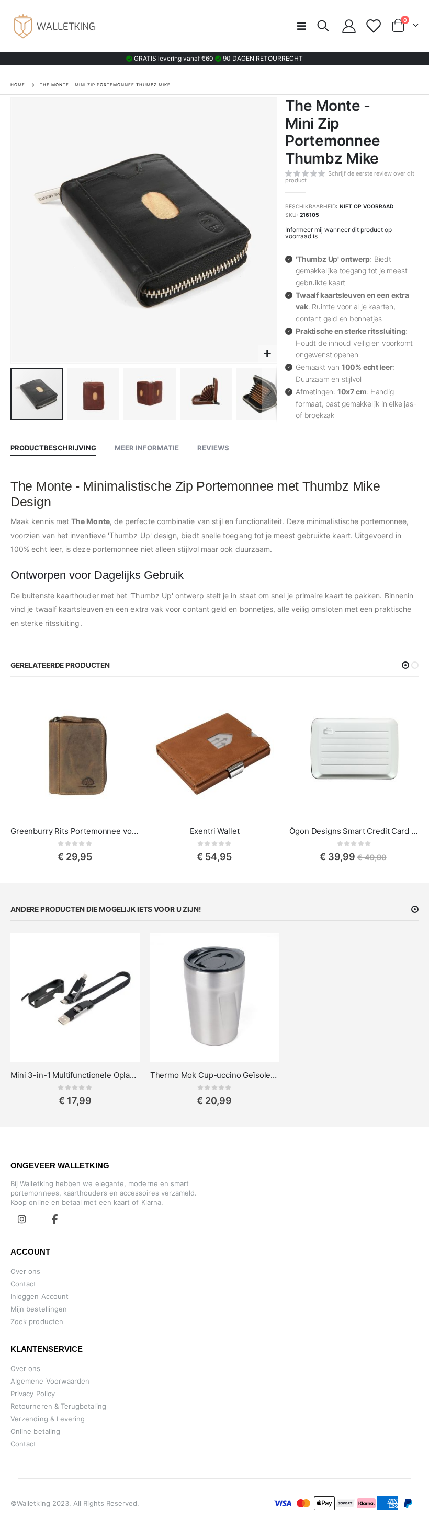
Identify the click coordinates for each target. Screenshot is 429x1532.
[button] (267, 354)
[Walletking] (54, 26)
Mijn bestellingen (38, 1309)
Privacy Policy (32, 1393)
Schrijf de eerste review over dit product (349, 177)
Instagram (22, 1219)
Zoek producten (36, 1321)
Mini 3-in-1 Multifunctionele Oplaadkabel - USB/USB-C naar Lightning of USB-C (75, 1075)
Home (17, 84)
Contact (23, 1284)
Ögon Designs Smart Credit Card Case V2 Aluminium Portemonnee (354, 831)
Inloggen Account (39, 1296)
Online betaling (35, 1431)
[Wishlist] (373, 26)
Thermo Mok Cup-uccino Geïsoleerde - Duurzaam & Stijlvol (214, 1075)
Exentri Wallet (215, 831)
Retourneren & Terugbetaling (58, 1406)
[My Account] (349, 26)
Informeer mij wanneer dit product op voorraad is (338, 233)
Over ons (25, 1271)
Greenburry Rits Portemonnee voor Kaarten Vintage (75, 831)
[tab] (53, 448)
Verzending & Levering (47, 1418)
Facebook (54, 1219)
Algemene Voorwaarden (49, 1381)
